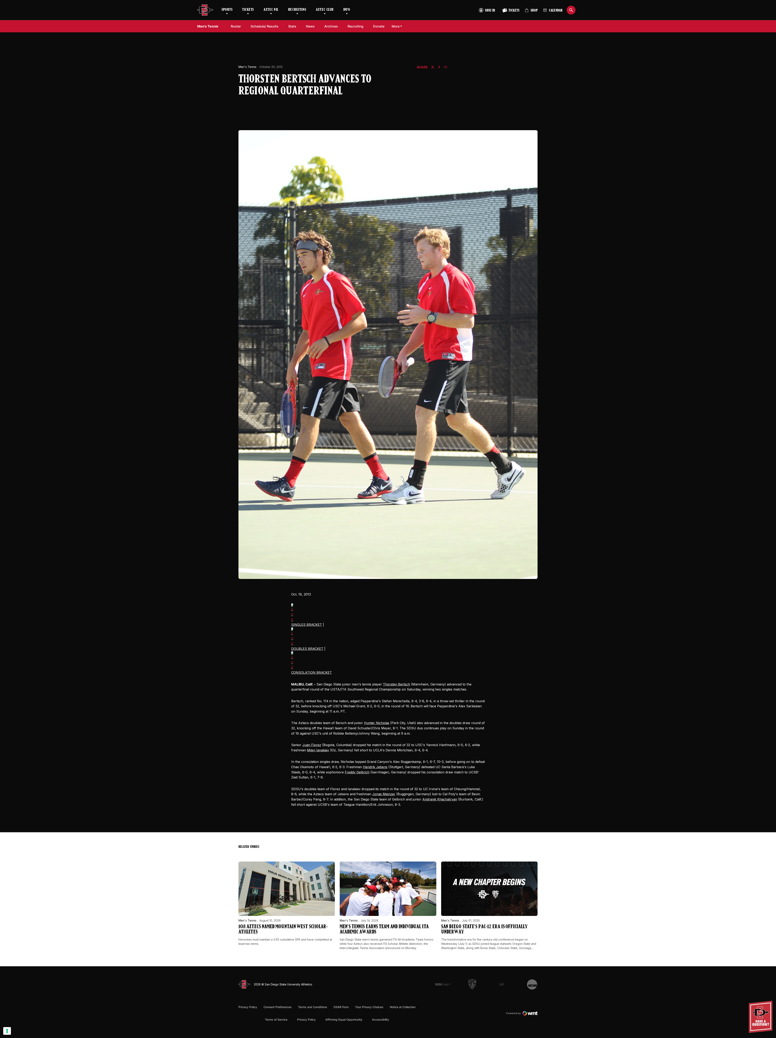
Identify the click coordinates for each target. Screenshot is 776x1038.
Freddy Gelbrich (357, 772)
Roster (236, 26)
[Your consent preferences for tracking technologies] (7, 1031)
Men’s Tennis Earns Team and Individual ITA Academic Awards (384, 929)
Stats (292, 26)
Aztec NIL (271, 10)
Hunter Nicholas (376, 723)
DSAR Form (341, 1007)
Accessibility (380, 1019)
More (396, 26)
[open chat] (761, 1017)
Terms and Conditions (312, 1007)
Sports (226, 10)
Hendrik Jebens (375, 767)
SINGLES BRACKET (306, 625)
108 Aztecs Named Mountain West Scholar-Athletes (283, 929)
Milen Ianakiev (318, 750)
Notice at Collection (402, 1007)
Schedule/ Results (264, 26)
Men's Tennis (247, 67)
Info (346, 10)
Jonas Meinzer (383, 794)
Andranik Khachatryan (439, 799)
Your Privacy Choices (369, 1007)
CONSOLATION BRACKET (311, 673)
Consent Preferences (278, 1007)
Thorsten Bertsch (396, 684)
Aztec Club (324, 10)
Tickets (248, 10)
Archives (331, 26)
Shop (531, 12)
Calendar (556, 11)
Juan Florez (311, 745)
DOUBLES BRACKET (307, 649)
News (310, 26)
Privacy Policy (247, 1007)
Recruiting (297, 10)
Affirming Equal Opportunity (343, 1019)
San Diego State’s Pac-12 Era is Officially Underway (484, 929)
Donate (380, 26)
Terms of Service (276, 1019)
